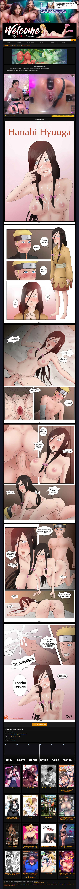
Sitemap (6, 881)
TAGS (41, 42)
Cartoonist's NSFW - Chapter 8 (49, 846)
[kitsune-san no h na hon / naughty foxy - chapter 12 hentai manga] (30, 835)
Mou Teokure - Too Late (48, 787)
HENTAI (63, 42)
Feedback (35, 881)
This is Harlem (48, 873)
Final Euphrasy (49, 817)
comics (13, 740)
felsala (10, 738)
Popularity (12, 787)
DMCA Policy (19, 881)
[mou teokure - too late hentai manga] (49, 776)
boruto (12, 732)
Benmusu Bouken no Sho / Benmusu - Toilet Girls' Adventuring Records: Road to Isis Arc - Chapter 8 (30, 875)
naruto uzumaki (23, 734)
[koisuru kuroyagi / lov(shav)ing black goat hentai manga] (12, 805)
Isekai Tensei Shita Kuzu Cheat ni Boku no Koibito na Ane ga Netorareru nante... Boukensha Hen (67, 875)
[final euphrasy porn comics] (48, 805)
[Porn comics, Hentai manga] (39, 38)
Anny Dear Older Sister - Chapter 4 (66, 847)
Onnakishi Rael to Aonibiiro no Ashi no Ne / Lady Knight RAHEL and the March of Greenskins (67, 819)
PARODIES (19, 42)
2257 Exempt (12, 881)
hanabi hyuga (14, 734)
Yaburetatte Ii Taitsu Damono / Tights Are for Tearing (12, 874)
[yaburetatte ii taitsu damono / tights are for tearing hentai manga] (12, 861)
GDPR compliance (27, 881)
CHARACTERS (30, 42)
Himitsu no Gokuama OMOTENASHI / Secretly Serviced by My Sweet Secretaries (66, 789)
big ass (16, 736)
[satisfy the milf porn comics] (12, 835)
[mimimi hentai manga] (30, 805)
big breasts (21, 736)
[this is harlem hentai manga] (48, 861)
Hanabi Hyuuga (26, 45)
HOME (8, 42)
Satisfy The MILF (12, 846)
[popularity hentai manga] (12, 776)
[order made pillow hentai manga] (30, 776)
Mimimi (30, 817)
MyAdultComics (8, 45)
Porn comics (17, 45)
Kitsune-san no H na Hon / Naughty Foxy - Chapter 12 (30, 847)
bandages (10, 736)
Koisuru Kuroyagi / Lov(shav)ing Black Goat (12, 818)
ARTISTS (53, 42)
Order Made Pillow (30, 787)
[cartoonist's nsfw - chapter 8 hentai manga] (48, 835)
